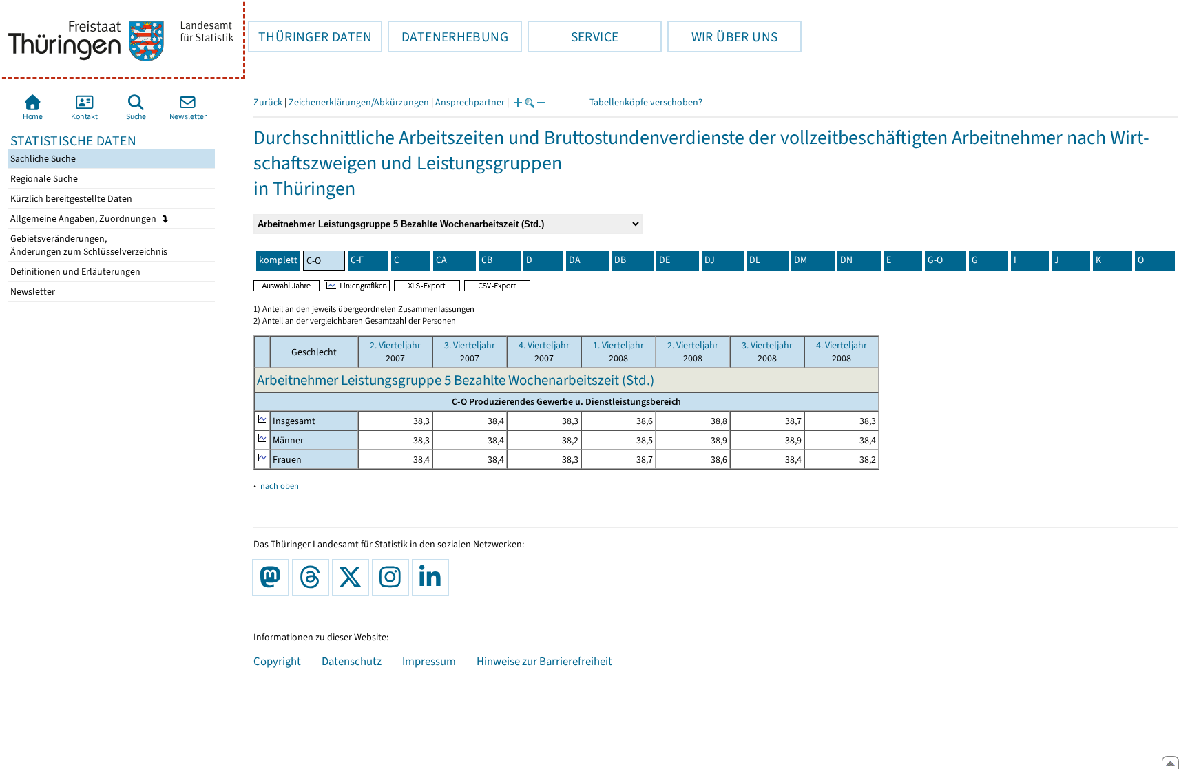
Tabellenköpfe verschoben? (645, 102)
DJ (709, 259)
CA (441, 259)
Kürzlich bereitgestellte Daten (70, 198)
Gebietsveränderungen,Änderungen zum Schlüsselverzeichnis (87, 245)
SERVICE (573, 36)
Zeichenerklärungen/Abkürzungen (359, 102)
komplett (278, 259)
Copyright (277, 660)
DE (664, 259)
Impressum (429, 660)
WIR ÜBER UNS (722, 36)
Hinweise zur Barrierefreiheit (544, 660)
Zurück (267, 102)
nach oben (279, 486)
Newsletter (31, 291)
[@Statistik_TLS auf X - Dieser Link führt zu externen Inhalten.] (353, 577)
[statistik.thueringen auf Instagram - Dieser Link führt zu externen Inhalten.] (393, 577)
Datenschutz (352, 660)
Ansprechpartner (470, 102)
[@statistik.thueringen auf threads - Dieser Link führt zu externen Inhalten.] (313, 577)
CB (486, 259)
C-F (357, 259)
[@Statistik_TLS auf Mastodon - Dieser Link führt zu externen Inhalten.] (273, 577)
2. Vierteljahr (395, 345)
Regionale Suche (43, 178)
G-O (935, 259)
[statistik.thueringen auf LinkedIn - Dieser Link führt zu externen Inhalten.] (433, 577)
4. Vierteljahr (544, 345)
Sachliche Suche (42, 158)
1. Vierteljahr (618, 345)
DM (800, 259)
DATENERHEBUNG (448, 36)
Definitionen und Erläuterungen (74, 271)
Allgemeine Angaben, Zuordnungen (84, 218)
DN (846, 259)
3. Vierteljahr (469, 345)
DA (575, 259)
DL (754, 259)
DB (620, 259)
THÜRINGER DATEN (310, 36)
